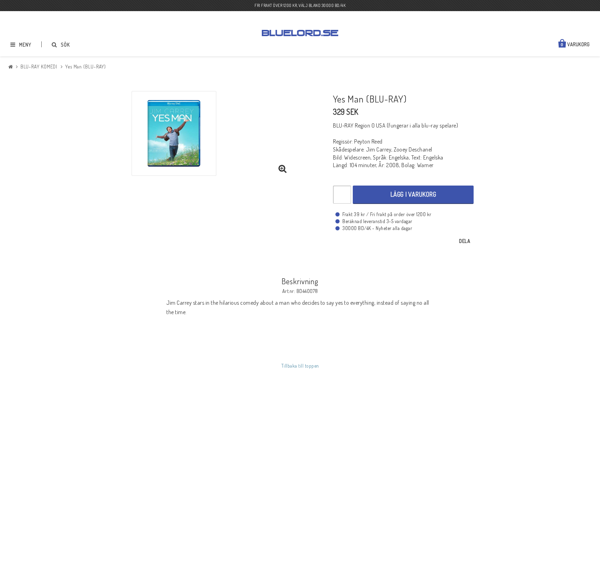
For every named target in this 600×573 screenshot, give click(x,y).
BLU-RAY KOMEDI (39, 66)
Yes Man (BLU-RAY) (85, 66)
